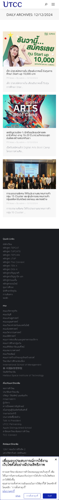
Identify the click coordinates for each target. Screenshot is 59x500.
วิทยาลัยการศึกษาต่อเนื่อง (14, 361)
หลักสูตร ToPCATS (11, 251)
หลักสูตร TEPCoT (11, 247)
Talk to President (12, 420)
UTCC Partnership (12, 424)
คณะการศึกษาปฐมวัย (12, 343)
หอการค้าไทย (8, 388)
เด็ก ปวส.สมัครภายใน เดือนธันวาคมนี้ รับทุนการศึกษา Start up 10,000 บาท (29, 72)
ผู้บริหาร (6, 402)
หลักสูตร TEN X (10, 265)
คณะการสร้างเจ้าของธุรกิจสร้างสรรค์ (18, 357)
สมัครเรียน (7, 244)
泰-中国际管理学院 (12, 368)
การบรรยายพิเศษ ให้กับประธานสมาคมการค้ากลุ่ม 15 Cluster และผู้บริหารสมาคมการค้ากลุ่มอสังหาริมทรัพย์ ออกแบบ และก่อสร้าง (28, 196)
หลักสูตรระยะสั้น (10, 280)
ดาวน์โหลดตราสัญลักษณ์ (13, 406)
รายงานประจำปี (9, 413)
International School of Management (22, 364)
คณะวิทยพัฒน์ (9, 354)
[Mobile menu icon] (53, 4)
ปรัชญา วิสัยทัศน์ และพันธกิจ (15, 395)
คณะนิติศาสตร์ (9, 336)
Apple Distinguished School (17, 427)
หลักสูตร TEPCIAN (11, 255)
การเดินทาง (8, 294)
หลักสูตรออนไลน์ (10, 283)
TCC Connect (10, 435)
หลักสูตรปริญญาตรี (11, 273)
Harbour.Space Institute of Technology (23, 375)
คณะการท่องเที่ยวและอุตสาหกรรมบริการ (20, 339)
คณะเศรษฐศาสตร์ (10, 318)
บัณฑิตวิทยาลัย (9, 371)
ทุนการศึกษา (8, 287)
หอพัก (5, 298)
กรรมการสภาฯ (9, 399)
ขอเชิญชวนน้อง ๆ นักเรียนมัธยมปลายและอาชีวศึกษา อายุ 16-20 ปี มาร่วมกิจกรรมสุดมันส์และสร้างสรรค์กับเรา (28, 135)
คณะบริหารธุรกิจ (10, 311)
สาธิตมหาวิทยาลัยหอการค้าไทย (16, 431)
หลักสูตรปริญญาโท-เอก (13, 276)
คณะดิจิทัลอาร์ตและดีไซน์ (13, 346)
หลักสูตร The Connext (13, 262)
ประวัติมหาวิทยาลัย (11, 392)
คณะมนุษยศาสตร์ (10, 321)
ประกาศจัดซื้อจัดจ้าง (11, 417)
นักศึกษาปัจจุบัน (9, 290)
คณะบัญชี (7, 314)
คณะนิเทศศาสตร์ (10, 328)
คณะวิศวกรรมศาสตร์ (12, 332)
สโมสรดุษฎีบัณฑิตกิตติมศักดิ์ (15, 410)
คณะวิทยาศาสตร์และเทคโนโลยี (16, 325)
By (20, 78)
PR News (10, 78)
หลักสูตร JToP (9, 258)
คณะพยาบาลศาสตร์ (11, 350)
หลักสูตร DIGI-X (10, 269)
